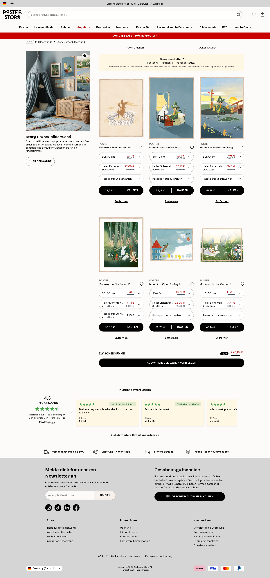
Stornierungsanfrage (206, 541)
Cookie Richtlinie (116, 556)
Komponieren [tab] (135, 47)
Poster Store (143, 567)
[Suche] (239, 14)
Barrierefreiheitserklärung (135, 541)
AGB (100, 556)
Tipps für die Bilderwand (61, 527)
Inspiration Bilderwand (60, 541)
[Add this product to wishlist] (141, 147)
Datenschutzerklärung (158, 556)
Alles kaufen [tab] (208, 47)
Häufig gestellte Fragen (207, 536)
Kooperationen (129, 536)
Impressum (135, 556)
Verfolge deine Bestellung (209, 527)
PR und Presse (128, 532)
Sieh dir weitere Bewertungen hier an (135, 435)
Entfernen (121, 201)
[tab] (254, 15)
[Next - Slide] (241, 413)
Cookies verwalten (205, 545)
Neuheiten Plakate (57, 536)
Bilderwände (45, 42)
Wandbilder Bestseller (60, 532)
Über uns (125, 527)
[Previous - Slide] (72, 413)
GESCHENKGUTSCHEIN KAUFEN (193, 496)
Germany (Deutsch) (44, 568)
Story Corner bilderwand (71, 42)
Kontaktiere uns (203, 532)
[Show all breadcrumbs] (30, 42)
